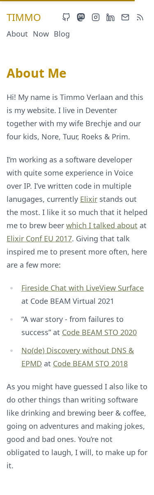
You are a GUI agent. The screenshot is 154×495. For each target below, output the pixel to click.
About (17, 34)
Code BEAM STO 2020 (99, 332)
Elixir (88, 199)
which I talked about (102, 225)
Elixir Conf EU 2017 (39, 238)
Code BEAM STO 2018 (90, 363)
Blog (62, 34)
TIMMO (24, 17)
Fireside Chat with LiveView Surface (82, 288)
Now (41, 34)
